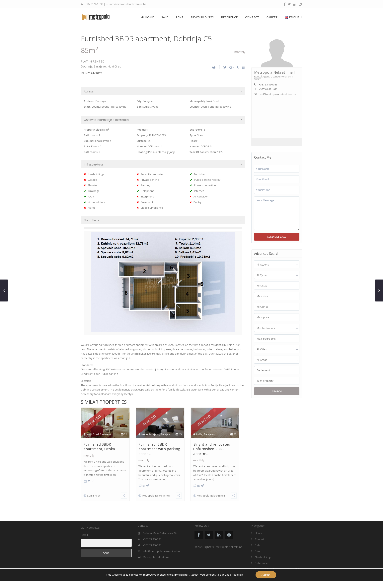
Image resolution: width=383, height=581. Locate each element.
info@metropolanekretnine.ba (161, 551)
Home (258, 533)
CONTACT (252, 17)
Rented (99, 61)
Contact (259, 539)
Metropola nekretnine (156, 557)
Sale (257, 545)
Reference (261, 563)
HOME (149, 17)
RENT (180, 17)
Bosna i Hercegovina (114, 106)
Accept (266, 575)
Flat (84, 61)
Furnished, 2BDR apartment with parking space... (159, 449)
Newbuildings (263, 557)
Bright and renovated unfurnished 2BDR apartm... (211, 449)
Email (84, 535)
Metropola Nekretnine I (156, 495)
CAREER (272, 17)
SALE (164, 17)
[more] (113, 475)
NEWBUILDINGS (202, 17)
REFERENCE (229, 17)
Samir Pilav (94, 495)
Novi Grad (114, 66)
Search (277, 391)
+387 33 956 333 (94, 4)
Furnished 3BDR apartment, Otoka (99, 446)
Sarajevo (100, 66)
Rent (258, 551)
